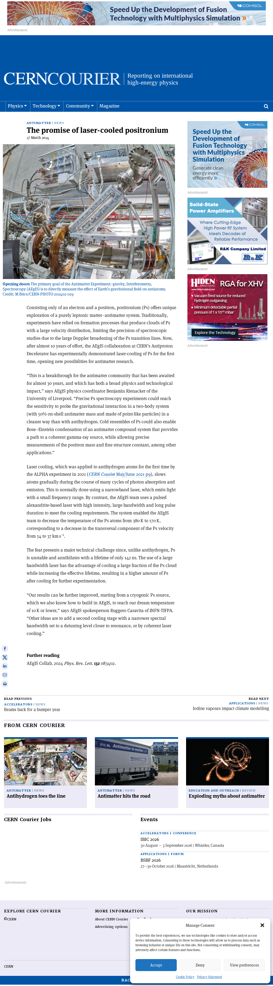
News (59, 123)
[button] (262, 925)
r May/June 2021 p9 (120, 474)
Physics (15, 106)
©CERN (10, 919)
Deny (200, 965)
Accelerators (18, 704)
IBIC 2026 (149, 839)
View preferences (244, 965)
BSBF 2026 (150, 860)
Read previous (18, 699)
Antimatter (39, 123)
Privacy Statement (209, 977)
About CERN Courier (111, 919)
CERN (8, 966)
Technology (45, 106)
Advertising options (111, 927)
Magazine (109, 106)
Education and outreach (214, 790)
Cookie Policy (185, 977)
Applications (242, 703)
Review (249, 790)
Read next (259, 699)
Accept (156, 965)
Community (78, 106)
